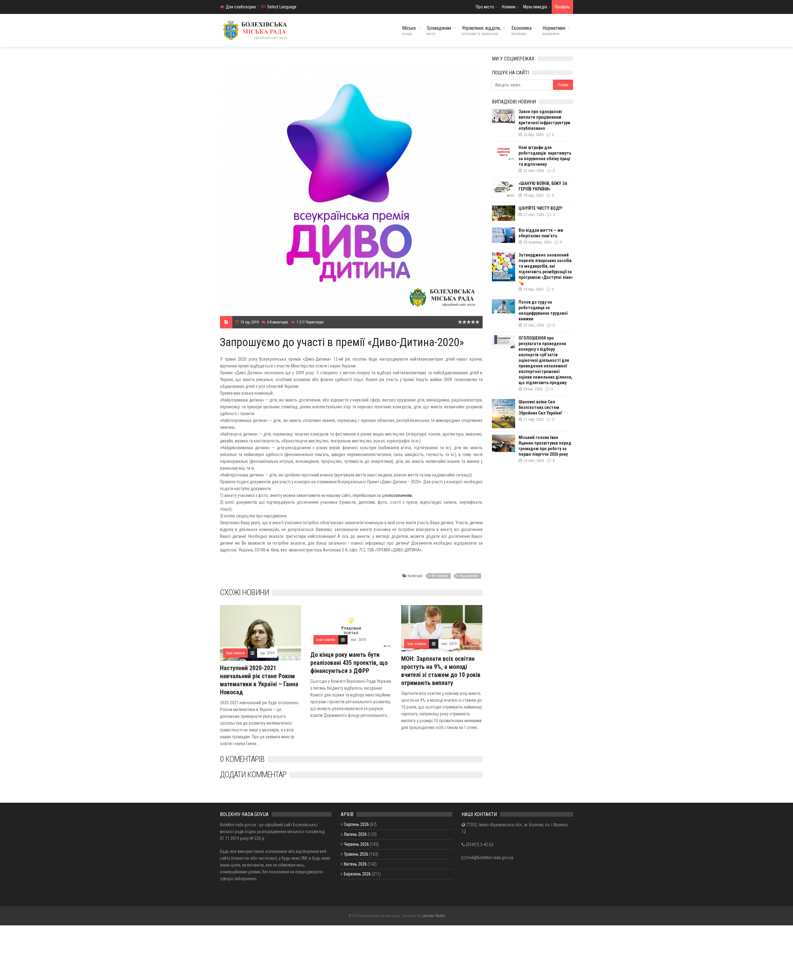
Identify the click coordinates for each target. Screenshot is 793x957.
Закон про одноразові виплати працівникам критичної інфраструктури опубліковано (544, 120)
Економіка (521, 30)
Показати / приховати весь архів (371, 890)
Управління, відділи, (481, 30)
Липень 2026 (355, 834)
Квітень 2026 (355, 864)
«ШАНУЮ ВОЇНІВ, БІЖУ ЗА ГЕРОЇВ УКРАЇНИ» (543, 186)
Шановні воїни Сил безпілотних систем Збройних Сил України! (540, 407)
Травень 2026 (356, 854)
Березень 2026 (357, 873)
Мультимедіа (535, 6)
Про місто (485, 6)
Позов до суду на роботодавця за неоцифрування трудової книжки (543, 310)
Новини (508, 6)
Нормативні (553, 30)
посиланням (400, 495)
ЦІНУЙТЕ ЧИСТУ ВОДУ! (541, 208)
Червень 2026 (356, 844)
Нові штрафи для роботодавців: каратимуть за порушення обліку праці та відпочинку (545, 156)
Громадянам (439, 30)
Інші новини (469, 576)
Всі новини (440, 576)
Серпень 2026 (356, 824)
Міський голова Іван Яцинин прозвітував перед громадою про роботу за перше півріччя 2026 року (545, 446)
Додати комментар (253, 774)
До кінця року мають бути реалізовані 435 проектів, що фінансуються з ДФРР (349, 662)
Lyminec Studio (433, 916)
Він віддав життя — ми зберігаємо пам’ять (541, 233)
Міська (409, 30)
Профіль (562, 6)
